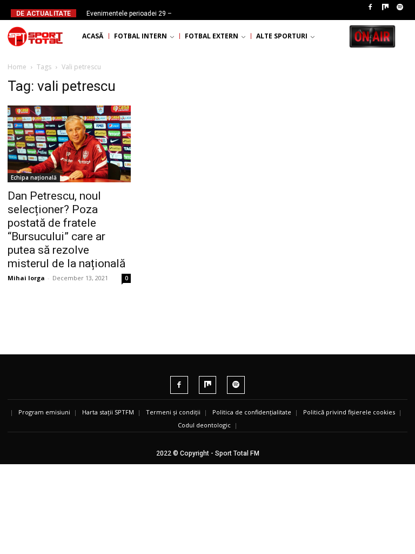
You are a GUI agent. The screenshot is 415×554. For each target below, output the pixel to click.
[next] (224, 13)
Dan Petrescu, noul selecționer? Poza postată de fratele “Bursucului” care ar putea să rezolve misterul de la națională (66, 229)
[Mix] (385, 7)
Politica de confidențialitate (251, 412)
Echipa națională (34, 177)
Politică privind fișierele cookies (349, 412)
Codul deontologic (204, 425)
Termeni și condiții (173, 412)
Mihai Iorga (26, 278)
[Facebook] (370, 7)
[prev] (207, 13)
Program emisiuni (44, 412)
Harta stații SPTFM (108, 412)
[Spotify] (399, 7)
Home (17, 66)
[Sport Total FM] (35, 36)
